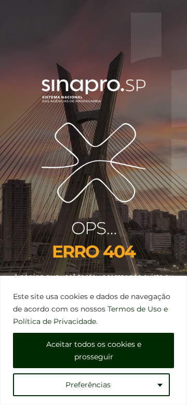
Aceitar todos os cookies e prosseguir (93, 350)
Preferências (88, 384)
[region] (93, 340)
